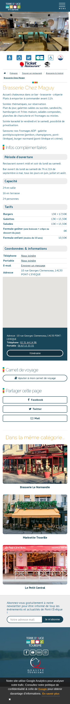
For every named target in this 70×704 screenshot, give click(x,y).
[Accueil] (13, 6)
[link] (13, 7)
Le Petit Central (35, 588)
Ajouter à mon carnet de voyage (37, 378)
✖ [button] (10, 699)
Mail (37, 418)
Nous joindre (28, 255)
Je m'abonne (52, 619)
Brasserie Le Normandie (35, 487)
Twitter (37, 409)
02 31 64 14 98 (28, 342)
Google (42, 689)
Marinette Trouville (35, 537)
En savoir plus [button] (50, 693)
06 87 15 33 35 (26, 345)
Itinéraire (35, 353)
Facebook (36, 399)
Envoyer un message (33, 265)
